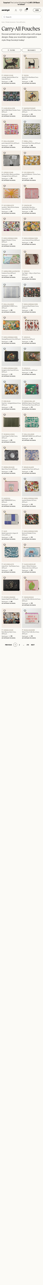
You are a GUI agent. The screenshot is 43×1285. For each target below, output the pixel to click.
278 (28, 645)
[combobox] (21, 17)
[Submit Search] (4, 17)
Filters (12, 50)
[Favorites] (20, 10)
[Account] (15, 10)
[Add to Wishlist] (5, 56)
